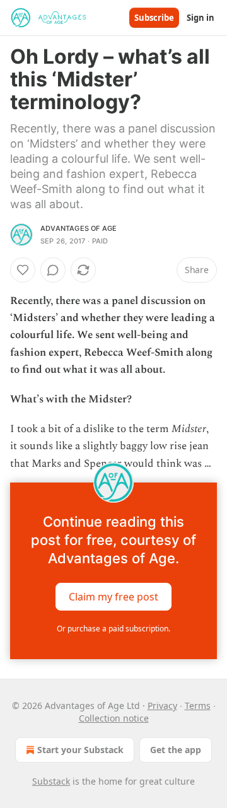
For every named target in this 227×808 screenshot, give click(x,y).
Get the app (175, 750)
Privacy (162, 705)
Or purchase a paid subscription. (113, 628)
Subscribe (154, 17)
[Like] (22, 270)
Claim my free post (113, 596)
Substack (51, 781)
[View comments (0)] (53, 270)
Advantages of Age (78, 228)
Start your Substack (80, 750)
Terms (198, 705)
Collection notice (114, 718)
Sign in (200, 17)
